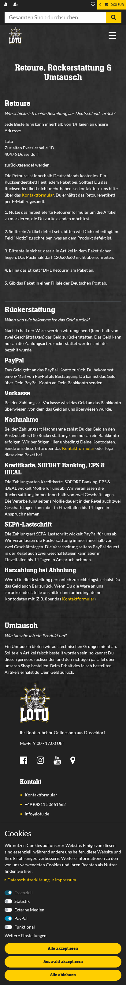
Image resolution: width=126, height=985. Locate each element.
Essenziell (23, 892)
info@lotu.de (37, 813)
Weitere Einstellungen (25, 935)
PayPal (21, 918)
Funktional (24, 926)
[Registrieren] (16, 5)
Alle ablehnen (63, 974)
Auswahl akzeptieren (63, 961)
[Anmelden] (6, 5)
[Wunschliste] (93, 5)
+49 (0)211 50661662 (45, 804)
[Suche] (113, 17)
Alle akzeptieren (63, 948)
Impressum (65, 879)
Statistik (22, 901)
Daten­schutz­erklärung (28, 879)
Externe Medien (29, 909)
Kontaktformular (38, 194)
